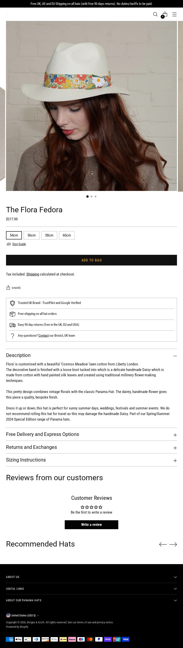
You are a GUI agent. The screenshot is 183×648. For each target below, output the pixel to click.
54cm (14, 235)
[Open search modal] (155, 14)
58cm (49, 235)
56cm (31, 235)
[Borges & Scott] (8, 14)
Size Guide (19, 244)
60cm (67, 235)
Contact (43, 336)
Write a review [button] (91, 524)
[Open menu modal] (174, 14)
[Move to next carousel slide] (173, 544)
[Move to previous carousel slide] (163, 544)
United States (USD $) (23, 615)
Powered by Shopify (17, 626)
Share (16, 288)
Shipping (32, 274)
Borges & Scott (35, 622)
